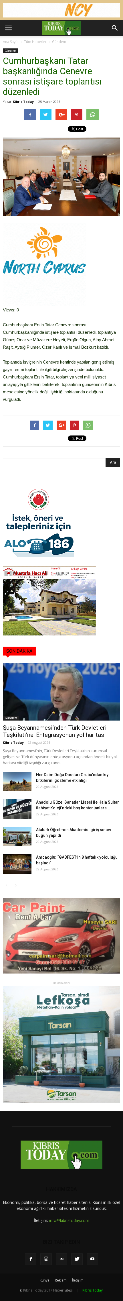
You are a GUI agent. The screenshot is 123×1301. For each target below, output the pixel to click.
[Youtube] (92, 1259)
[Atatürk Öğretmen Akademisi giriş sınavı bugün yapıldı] (17, 837)
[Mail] (61, 1259)
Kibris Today (23, 101)
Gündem (59, 41)
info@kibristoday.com (69, 1220)
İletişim (78, 1280)
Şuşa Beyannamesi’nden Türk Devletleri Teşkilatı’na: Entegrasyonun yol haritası (55, 731)
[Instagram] (46, 1259)
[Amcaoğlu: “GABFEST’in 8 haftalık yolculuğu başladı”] (17, 864)
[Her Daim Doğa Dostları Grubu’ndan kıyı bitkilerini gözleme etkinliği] (17, 782)
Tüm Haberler (35, 41)
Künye (44, 1280)
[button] (115, 28)
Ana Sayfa (11, 41)
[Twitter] (77, 1259)
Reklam (61, 1280)
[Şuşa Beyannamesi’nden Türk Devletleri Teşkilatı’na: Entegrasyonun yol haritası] (61, 692)
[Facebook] (30, 1259)
